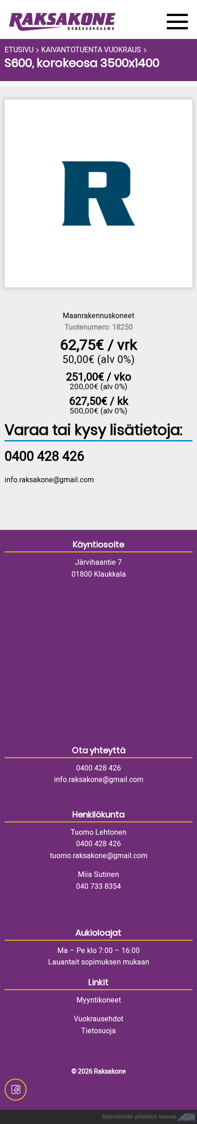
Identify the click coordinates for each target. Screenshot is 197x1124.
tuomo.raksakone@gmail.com (99, 855)
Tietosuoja (98, 1030)
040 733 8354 (98, 886)
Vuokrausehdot (98, 1019)
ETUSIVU (19, 50)
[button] (98, 193)
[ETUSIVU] (81, 21)
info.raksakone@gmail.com (49, 479)
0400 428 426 (98, 768)
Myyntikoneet (99, 1000)
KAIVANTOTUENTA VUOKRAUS (91, 50)
